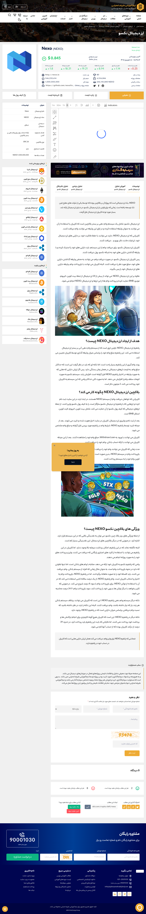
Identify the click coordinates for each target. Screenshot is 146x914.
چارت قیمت (89, 95)
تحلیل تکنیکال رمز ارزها (63, 887)
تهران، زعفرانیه (123, 876)
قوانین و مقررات (90, 887)
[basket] (14, 15)
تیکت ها (31, 890)
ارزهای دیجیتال (128, 26)
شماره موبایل (101, 851)
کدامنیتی (69, 851)
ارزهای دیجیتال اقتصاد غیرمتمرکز (109, 26)
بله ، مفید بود (74, 806)
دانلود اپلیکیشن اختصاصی (86, 879)
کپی (87, 806)
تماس (33, 15)
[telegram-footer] (129, 894)
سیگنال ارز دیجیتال (84, 17)
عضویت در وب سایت (27, 879)
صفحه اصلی (138, 17)
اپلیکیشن (53, 15)
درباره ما (25, 17)
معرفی (125, 95)
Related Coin (136, 49)
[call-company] (19, 15)
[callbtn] (5, 909)
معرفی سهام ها (65, 883)
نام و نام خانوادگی (133, 851)
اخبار (70, 18)
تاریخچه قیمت (53, 95)
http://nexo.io (52, 74)
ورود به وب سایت (28, 876)
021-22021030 (122, 879)
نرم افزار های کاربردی (88, 883)
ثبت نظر (132, 753)
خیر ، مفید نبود (73, 811)
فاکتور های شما (29, 883)
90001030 (22, 840)
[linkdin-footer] (115, 894)
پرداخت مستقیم (28, 887)
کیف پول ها (18, 95)
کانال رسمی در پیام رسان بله (85, 890)
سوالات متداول (90, 876)
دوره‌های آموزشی (126, 17)
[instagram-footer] (119, 894)
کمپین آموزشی (44, 17)
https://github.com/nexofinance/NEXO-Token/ (69, 85)
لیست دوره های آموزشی (63, 879)
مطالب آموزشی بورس (64, 876)
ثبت (37, 851)
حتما (73, 462)
